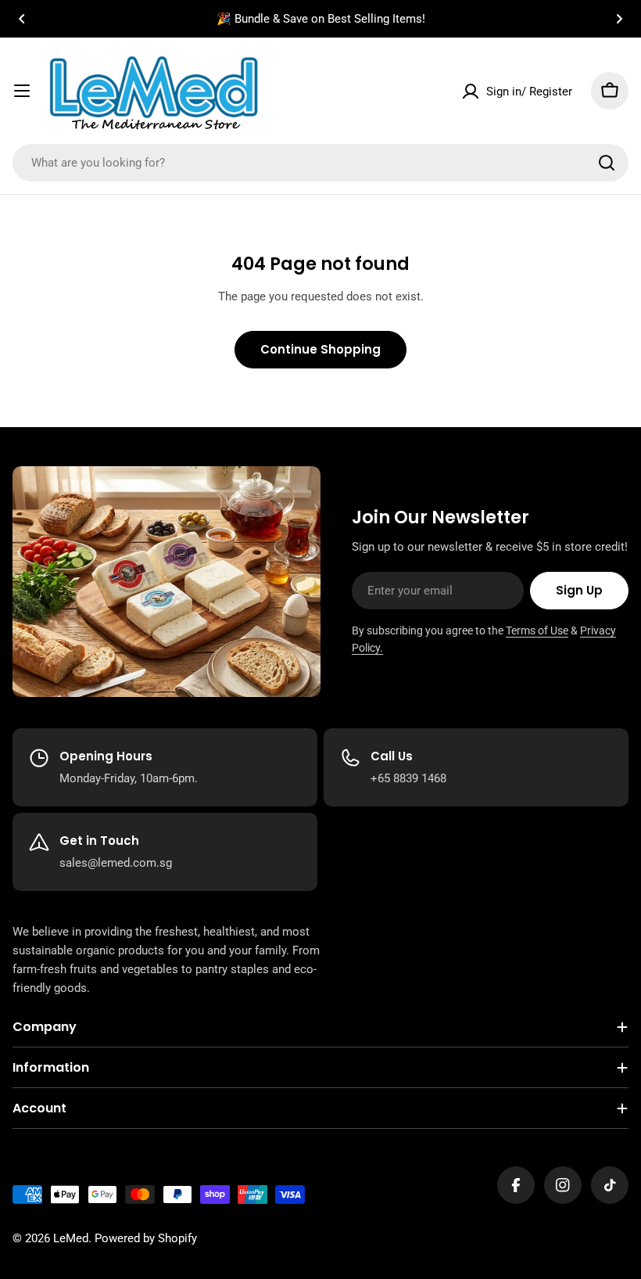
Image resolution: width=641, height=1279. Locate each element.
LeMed (70, 1238)
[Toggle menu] (22, 90)
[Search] (606, 162)
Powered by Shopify (146, 1238)
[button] (22, 18)
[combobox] (320, 162)
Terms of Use (537, 630)
